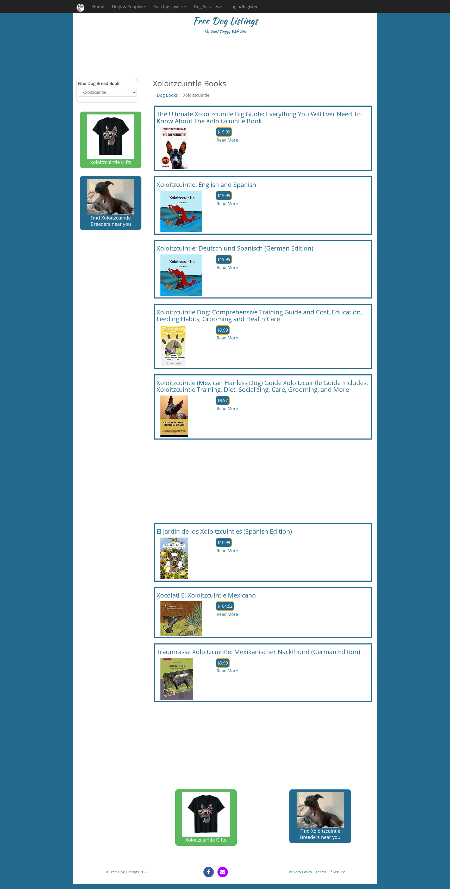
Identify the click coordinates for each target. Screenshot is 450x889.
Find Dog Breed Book (98, 83)
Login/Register (243, 6)
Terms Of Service (330, 871)
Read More (227, 140)
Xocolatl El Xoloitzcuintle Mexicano (206, 595)
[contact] (222, 872)
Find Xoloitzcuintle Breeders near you (111, 221)
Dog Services (206, 6)
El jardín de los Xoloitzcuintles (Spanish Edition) (224, 531)
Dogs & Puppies (127, 6)
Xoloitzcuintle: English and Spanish (206, 184)
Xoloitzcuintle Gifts (110, 162)
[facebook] (208, 872)
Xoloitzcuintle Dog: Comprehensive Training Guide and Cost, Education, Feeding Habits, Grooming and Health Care (259, 315)
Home (98, 6)
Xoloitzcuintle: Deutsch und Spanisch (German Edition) (235, 248)
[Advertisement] (225, 59)
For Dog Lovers (168, 6)
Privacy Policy (300, 871)
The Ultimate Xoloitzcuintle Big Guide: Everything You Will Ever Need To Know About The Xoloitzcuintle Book (259, 117)
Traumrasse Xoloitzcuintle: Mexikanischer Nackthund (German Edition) (258, 651)
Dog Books (167, 95)
